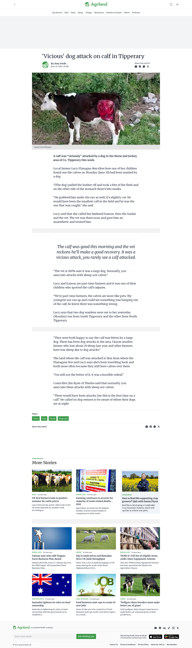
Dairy (73, 12)
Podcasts (136, 12)
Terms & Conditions (128, 645)
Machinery (99, 12)
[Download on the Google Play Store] (171, 636)
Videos (127, 12)
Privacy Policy (143, 645)
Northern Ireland (113, 12)
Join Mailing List (86, 636)
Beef (66, 12)
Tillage (88, 12)
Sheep (80, 12)
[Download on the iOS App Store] (155, 636)
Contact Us (114, 645)
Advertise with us (157, 645)
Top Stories (57, 12)
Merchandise (172, 645)
